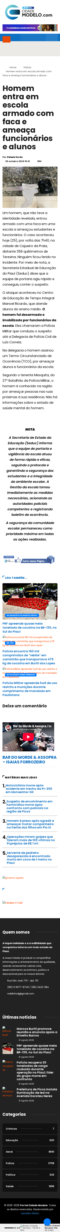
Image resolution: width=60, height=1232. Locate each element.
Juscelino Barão (30, 1213)
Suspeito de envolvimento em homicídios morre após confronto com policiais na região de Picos (29, 806)
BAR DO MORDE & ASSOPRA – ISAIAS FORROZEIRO (29, 760)
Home (13, 67)
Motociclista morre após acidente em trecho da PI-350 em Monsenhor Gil (29, 788)
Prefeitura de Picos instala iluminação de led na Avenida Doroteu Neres (37, 1092)
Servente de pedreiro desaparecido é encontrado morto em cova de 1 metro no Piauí (29, 858)
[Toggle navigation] (6, 39)
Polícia (27, 67)
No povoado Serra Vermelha (21, 674)
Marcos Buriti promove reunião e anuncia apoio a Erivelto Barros (37, 1032)
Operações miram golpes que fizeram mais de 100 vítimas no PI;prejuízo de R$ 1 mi (31, 840)
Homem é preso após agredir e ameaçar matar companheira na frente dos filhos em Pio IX (30, 824)
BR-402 (10, 643)
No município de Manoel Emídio (22, 615)
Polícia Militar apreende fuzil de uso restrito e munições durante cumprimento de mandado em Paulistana (29, 689)
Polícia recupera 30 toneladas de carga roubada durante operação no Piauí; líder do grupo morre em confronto (35, 1070)
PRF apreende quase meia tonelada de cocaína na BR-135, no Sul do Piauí (29, 627)
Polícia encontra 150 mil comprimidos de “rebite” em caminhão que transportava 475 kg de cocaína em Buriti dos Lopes (28, 657)
